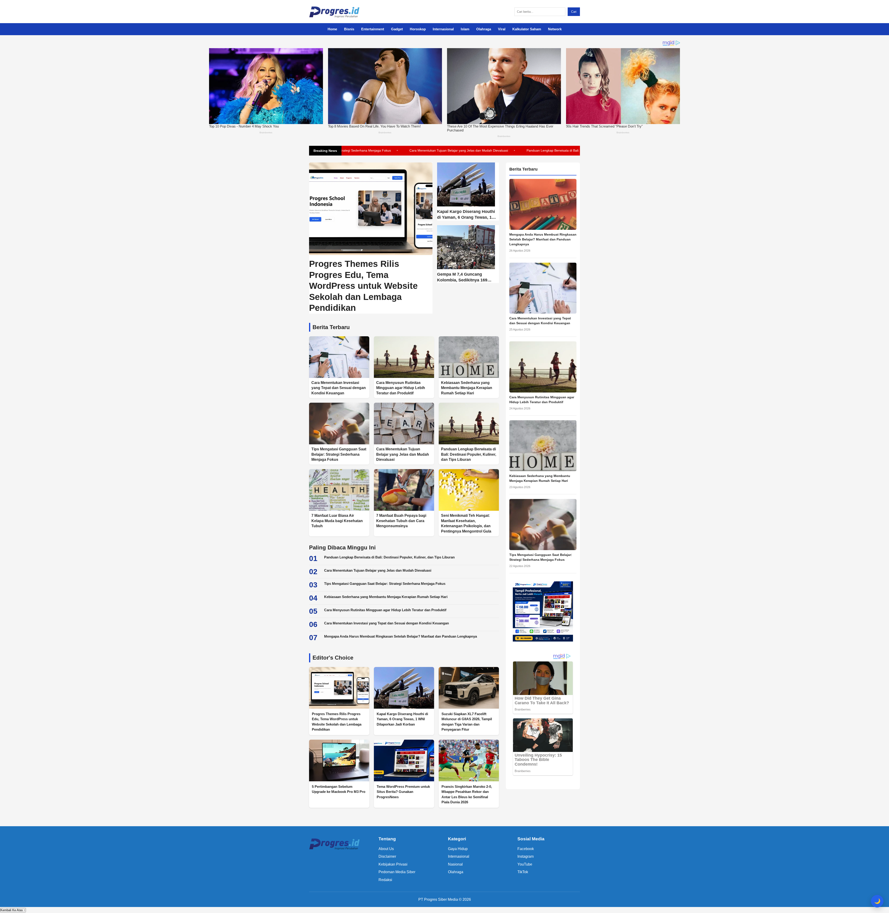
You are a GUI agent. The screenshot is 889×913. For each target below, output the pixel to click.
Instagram (525, 856)
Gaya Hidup (458, 849)
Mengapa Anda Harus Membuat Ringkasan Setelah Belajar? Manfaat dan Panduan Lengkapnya (400, 636)
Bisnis (349, 29)
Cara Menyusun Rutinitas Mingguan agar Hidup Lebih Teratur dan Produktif (385, 610)
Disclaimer (387, 856)
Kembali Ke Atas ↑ (12, 910)
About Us (386, 849)
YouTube (524, 864)
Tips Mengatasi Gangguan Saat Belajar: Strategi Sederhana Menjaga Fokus (384, 584)
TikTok (522, 872)
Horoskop (418, 29)
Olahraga (483, 29)
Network (555, 29)
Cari (573, 11)
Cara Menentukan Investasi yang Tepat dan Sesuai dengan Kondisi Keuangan (386, 623)
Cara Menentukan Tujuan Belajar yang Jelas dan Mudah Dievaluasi (407, 150)
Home (332, 29)
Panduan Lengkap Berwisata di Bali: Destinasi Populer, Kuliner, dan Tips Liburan (534, 150)
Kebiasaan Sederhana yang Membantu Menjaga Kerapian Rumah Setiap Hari (386, 597)
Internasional (443, 29)
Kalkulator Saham (526, 29)
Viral (501, 29)
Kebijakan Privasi (393, 864)
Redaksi (385, 880)
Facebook (525, 849)
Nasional (455, 864)
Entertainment (372, 29)
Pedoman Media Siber (397, 872)
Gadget (397, 29)
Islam (465, 29)
